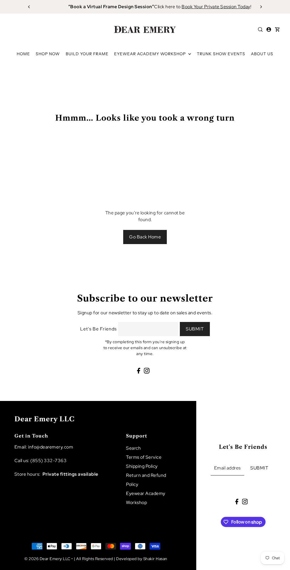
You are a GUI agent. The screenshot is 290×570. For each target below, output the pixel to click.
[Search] (260, 29)
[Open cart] (277, 29)
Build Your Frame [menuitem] (87, 53)
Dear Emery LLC (44, 419)
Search (133, 448)
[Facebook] (138, 370)
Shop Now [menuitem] (48, 53)
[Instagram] (147, 370)
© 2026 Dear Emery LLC (47, 558)
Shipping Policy (142, 466)
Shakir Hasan (155, 558)
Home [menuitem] (23, 53)
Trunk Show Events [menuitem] (221, 53)
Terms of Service (143, 457)
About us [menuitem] (262, 53)
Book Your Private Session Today (204, 7)
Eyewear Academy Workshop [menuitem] (150, 53)
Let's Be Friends (98, 329)
